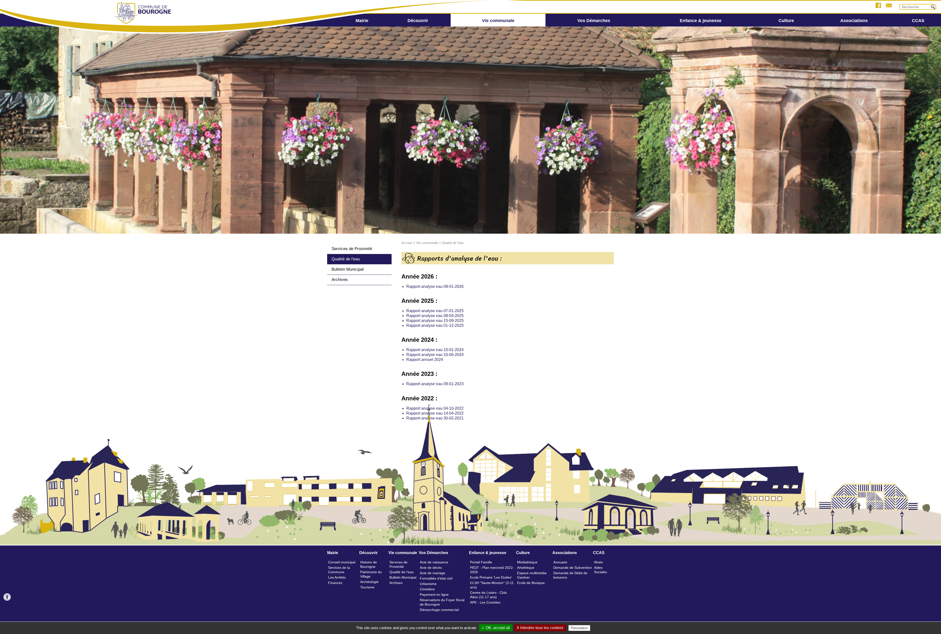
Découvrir (418, 20)
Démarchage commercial (439, 610)
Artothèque (525, 568)
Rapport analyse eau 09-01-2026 (435, 286)
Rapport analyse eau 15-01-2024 (435, 350)
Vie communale (498, 20)
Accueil (406, 243)
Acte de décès (431, 568)
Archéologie (369, 582)
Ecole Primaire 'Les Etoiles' (491, 577)
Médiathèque (527, 562)
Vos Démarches (593, 20)
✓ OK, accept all (496, 628)
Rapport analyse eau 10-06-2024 (435, 355)
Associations (854, 20)
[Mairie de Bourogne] (143, 24)
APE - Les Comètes (485, 602)
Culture (786, 20)
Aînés (598, 562)
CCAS (918, 20)
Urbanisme (428, 584)
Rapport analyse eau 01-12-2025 (435, 325)
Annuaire (560, 562)
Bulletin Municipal (348, 269)
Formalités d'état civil (436, 578)
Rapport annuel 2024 (424, 359)
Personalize (579, 628)
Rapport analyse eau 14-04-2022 (435, 413)
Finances (335, 583)
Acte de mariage (432, 573)
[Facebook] (878, 6)
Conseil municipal (341, 562)
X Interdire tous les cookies (540, 628)
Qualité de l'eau (346, 259)
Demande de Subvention (572, 568)
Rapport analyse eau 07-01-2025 (435, 311)
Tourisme (367, 587)
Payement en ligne (434, 594)
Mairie (362, 20)
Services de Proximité (352, 248)
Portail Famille (481, 562)
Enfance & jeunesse (700, 20)
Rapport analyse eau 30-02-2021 (435, 418)
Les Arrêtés (337, 577)
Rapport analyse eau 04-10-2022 (435, 408)
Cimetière (427, 589)
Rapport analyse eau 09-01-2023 (435, 384)
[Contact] (889, 6)
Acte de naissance (434, 562)
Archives (340, 279)
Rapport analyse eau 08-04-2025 (435, 316)
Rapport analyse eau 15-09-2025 (435, 320)
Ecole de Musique (531, 583)
